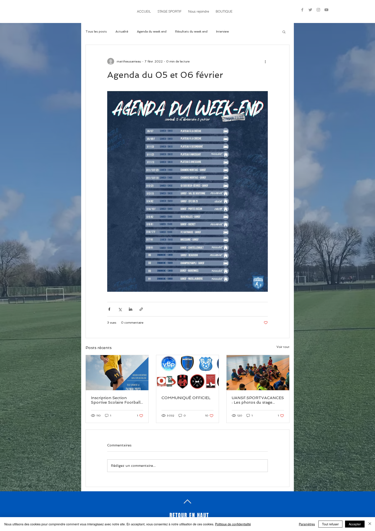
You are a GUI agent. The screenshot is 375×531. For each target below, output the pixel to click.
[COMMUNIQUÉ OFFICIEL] (187, 372)
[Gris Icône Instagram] (318, 9)
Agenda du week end (151, 31)
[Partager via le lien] (141, 309)
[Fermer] (369, 524)
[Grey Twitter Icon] (310, 9)
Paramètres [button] (307, 524)
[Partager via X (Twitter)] (120, 309)
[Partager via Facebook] (109, 309)
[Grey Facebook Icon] (302, 9)
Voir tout (282, 347)
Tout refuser (330, 524)
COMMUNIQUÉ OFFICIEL (186, 397)
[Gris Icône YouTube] (326, 9)
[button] (169, 11)
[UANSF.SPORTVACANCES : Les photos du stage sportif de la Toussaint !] (258, 372)
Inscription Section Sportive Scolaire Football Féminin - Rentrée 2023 (115, 400)
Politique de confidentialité (233, 524)
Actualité (121, 31)
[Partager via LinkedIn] (130, 309)
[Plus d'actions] (265, 61)
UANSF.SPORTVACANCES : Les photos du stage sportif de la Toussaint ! (258, 400)
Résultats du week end (191, 31)
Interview (222, 31)
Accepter (355, 524)
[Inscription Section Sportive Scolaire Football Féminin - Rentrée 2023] (117, 372)
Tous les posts (96, 31)
